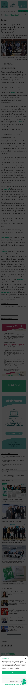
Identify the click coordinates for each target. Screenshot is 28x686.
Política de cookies (7, 684)
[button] (25, 658)
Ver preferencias (14, 681)
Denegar (14, 677)
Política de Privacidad (15, 684)
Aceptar (14, 672)
